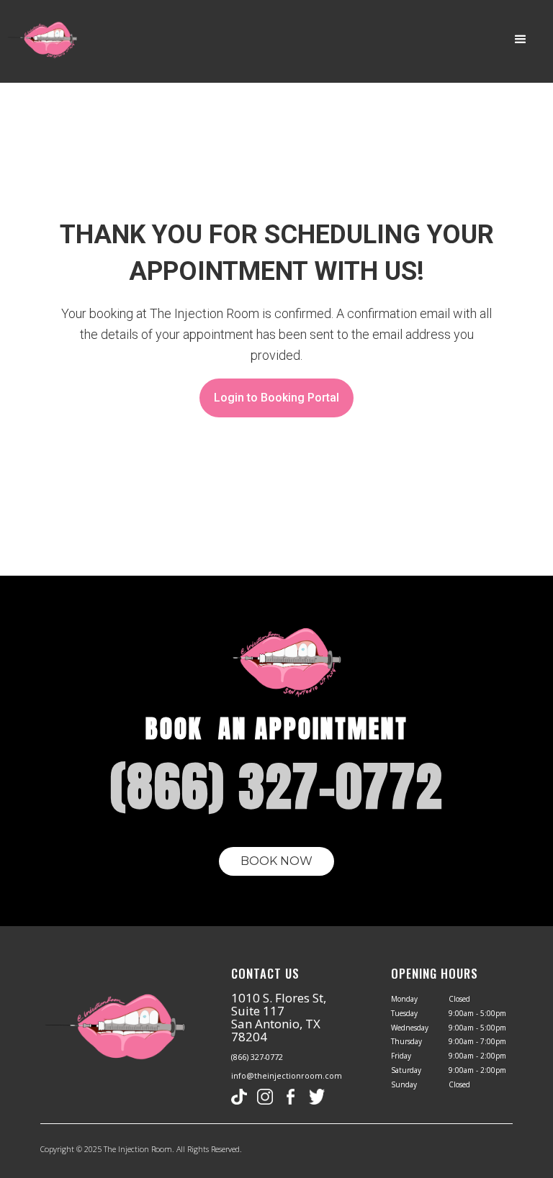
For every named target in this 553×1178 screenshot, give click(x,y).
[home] (39, 41)
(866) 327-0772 (257, 1057)
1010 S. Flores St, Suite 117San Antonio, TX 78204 (278, 1017)
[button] (520, 39)
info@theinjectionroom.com (286, 1076)
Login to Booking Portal (276, 397)
